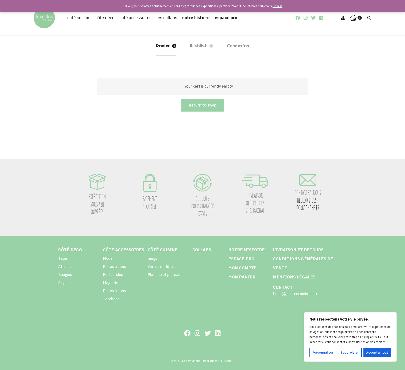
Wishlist (201, 46)
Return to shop (202, 105)
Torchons (111, 299)
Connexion (238, 46)
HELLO (301, 200)
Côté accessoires (135, 17)
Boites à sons (114, 266)
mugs (152, 258)
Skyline (64, 282)
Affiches (65, 266)
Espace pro (226, 17)
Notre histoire (196, 17)
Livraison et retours (298, 250)
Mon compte (242, 268)
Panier (165, 46)
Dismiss (277, 6)
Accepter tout (377, 352)
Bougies (65, 274)
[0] (353, 18)
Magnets (110, 282)
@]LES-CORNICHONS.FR (307, 204)
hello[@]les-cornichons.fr (295, 293)
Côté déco (105, 17)
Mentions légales (294, 277)
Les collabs (167, 17)
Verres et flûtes (161, 266)
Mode (108, 258)
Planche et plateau (164, 274)
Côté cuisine (78, 17)
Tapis (63, 258)
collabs (201, 250)
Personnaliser (322, 352)
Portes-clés (113, 274)
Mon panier (241, 277)
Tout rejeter (350, 352)
